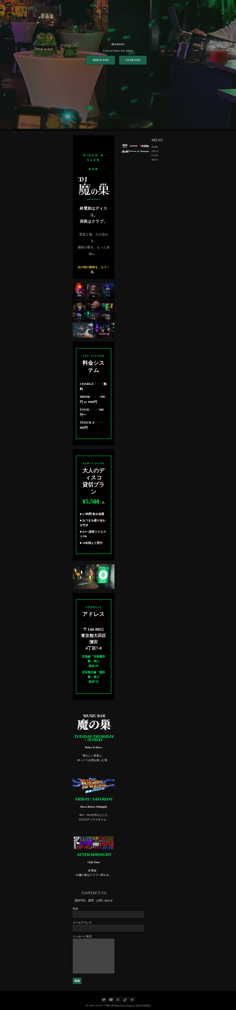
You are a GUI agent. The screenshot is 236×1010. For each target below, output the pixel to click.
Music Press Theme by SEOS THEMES (132, 1005)
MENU (155, 160)
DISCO (155, 151)
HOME (155, 147)
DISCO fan (101, 60)
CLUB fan (133, 60)
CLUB (154, 155)
